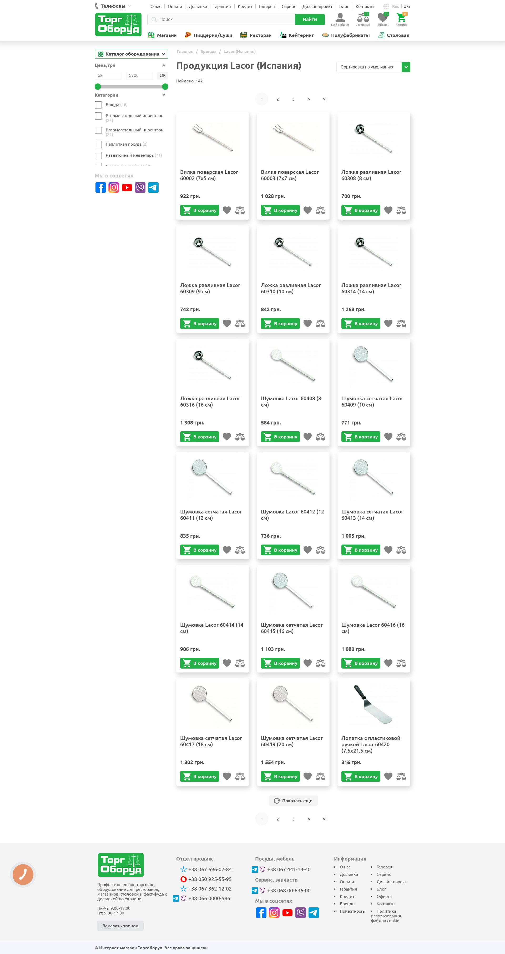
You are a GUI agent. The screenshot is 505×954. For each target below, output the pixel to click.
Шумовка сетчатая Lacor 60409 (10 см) (372, 401)
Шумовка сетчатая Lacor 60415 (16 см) (292, 628)
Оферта (384, 896)
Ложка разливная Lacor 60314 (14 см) (371, 288)
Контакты (365, 6)
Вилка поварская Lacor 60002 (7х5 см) (209, 175)
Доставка (198, 6)
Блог (344, 6)
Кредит (245, 6)
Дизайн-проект (317, 6)
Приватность (352, 911)
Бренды (347, 903)
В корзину (204, 210)
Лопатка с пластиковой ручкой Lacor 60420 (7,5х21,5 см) (370, 744)
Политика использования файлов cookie (386, 916)
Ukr (406, 6)
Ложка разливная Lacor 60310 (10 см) (291, 288)
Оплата (175, 6)
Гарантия (222, 6)
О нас (155, 6)
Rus (395, 6)
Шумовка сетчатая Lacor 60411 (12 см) (211, 514)
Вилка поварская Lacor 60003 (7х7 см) (290, 175)
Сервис (289, 6)
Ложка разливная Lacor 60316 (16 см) (210, 401)
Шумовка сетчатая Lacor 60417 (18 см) (211, 741)
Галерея (267, 6)
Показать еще (297, 800)
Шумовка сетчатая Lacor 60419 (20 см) (292, 741)
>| (325, 99)
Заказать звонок (120, 925)
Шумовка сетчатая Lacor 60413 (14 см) (372, 514)
